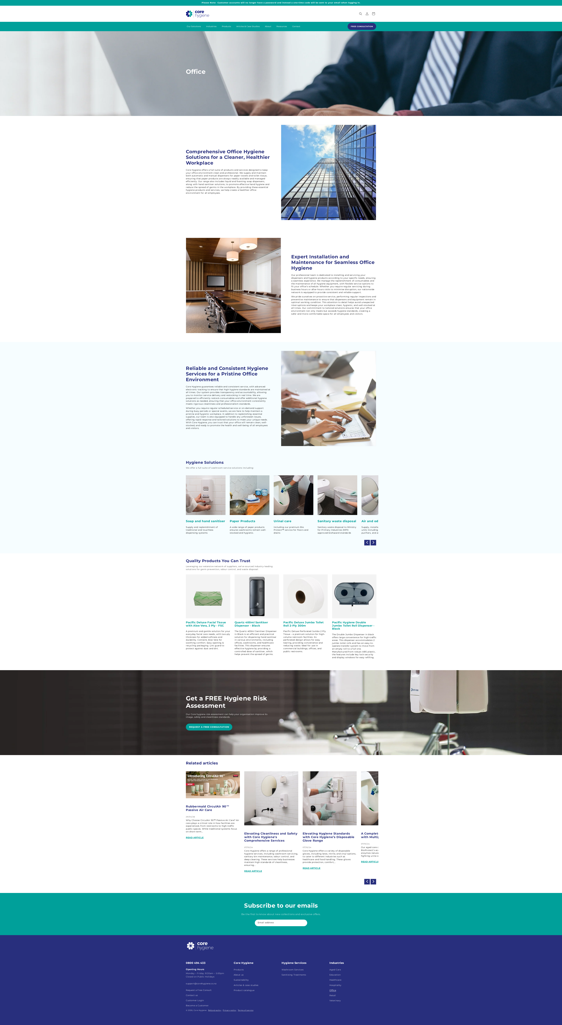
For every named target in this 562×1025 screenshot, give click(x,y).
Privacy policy (229, 1010)
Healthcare (335, 980)
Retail (332, 995)
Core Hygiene (200, 1010)
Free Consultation (362, 26)
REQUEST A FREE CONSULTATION (209, 727)
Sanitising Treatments (294, 974)
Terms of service (245, 1010)
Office (332, 990)
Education (335, 974)
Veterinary (335, 1000)
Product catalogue (244, 990)
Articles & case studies (246, 985)
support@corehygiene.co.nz (201, 983)
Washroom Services (293, 969)
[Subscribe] (304, 922)
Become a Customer (197, 1005)
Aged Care (335, 969)
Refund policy (214, 1010)
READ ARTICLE (195, 837)
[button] (360, 14)
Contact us (192, 995)
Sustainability (241, 980)
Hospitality (335, 985)
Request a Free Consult (198, 990)
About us (239, 974)
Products (239, 969)
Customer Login (195, 1000)
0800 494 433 (195, 963)
